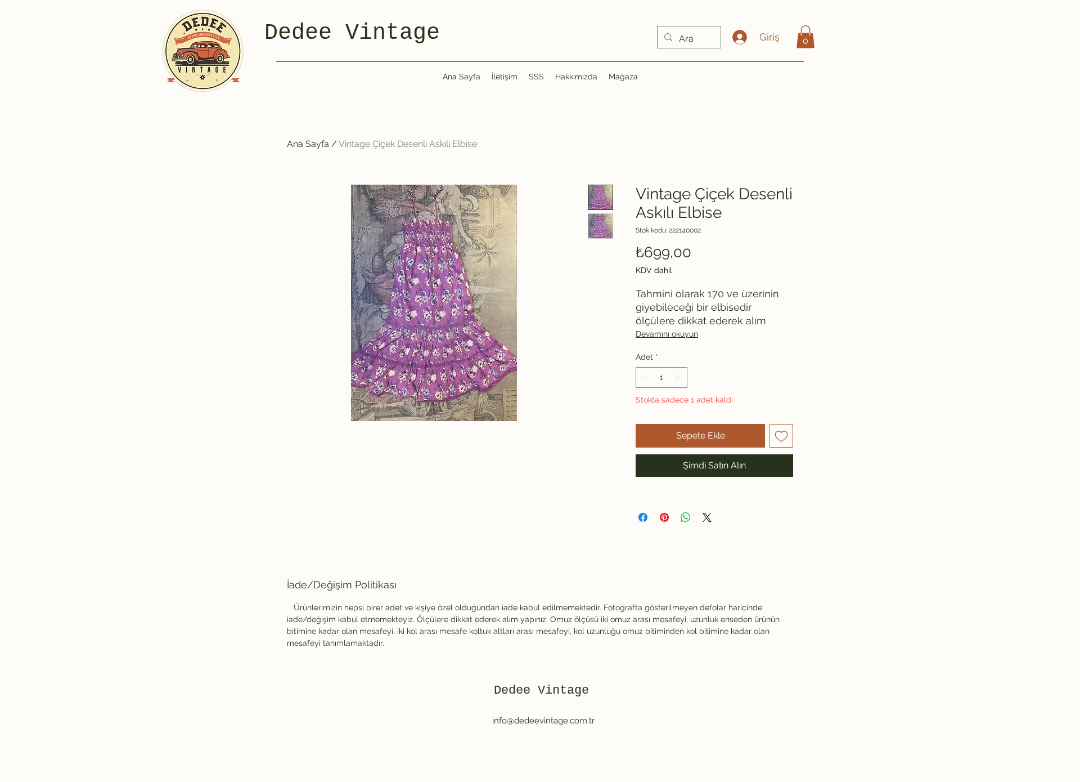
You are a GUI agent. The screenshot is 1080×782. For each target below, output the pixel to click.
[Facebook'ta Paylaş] (643, 517)
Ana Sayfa (308, 143)
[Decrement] (644, 377)
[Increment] (679, 377)
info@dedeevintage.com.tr (543, 721)
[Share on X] (707, 517)
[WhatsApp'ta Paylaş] (685, 517)
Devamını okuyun (667, 333)
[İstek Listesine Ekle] (781, 436)
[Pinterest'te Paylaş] (664, 517)
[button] (805, 36)
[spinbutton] (661, 377)
